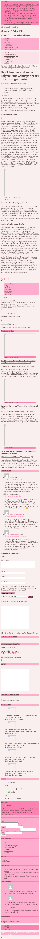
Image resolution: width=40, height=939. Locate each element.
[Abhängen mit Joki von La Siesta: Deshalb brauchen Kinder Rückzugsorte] (12, 768)
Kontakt (7, 59)
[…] (37, 376)
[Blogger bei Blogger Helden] (1, 660)
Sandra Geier (14, 534)
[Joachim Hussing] (10, 899)
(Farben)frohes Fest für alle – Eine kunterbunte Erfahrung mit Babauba (20, 716)
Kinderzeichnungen (11, 56)
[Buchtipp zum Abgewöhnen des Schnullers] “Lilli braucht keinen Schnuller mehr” (18, 362)
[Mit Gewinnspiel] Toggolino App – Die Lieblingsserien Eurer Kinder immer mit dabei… (21, 730)
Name (3, 571)
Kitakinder (7, 40)
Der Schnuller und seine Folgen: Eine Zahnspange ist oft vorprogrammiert (20, 892)
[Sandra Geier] (10, 888)
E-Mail (3, 576)
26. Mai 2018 (6, 84)
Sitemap (7, 929)
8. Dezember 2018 (12, 775)
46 (22, 719)
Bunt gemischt (9, 44)
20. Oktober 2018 (8, 457)
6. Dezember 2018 (12, 761)
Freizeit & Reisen (10, 49)
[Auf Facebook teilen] (1, 95)
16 (21, 761)
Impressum (4, 860)
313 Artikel (13, 301)
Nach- (20, 825)
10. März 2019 (6, 366)
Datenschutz (5, 862)
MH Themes (8, 934)
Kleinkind (7, 289)
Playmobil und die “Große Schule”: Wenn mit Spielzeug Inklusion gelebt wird (19, 758)
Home (6, 39)
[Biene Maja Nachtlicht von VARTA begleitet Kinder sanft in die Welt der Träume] (12, 740)
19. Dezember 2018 (12, 747)
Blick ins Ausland (10, 54)
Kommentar (5, 560)
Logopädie (8, 291)
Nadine (14, 84)
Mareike (14, 411)
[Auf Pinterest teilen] (4, 95)
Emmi (11, 477)
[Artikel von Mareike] (11, 792)
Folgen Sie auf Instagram (10, 700)
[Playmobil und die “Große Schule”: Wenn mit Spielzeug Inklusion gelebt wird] (12, 754)
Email (3, 833)
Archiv (6, 63)
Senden (3, 834)
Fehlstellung (8, 287)
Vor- (19, 823)
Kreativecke (8, 46)
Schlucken (8, 293)
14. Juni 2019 (10, 733)
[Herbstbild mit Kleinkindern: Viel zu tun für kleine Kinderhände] (19, 446)
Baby (6, 286)
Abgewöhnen (9, 284)
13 (21, 775)
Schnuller (7, 294)
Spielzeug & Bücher (11, 47)
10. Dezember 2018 (12, 719)
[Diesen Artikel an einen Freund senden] (8, 95)
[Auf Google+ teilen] (6, 95)
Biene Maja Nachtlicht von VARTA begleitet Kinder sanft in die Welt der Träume (21, 744)
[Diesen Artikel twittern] (3, 95)
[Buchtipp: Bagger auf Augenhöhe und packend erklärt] (19, 401)
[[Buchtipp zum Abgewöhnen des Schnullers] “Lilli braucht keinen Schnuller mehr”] (19, 355)
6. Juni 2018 (6, 411)
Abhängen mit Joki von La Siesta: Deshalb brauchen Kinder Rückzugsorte (18, 772)
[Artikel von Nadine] (11, 782)
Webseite (4, 581)
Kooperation (8, 61)
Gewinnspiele (9, 57)
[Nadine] (11, 907)
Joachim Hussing (15, 514)
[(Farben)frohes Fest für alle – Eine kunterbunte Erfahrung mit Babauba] (12, 712)
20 (22, 747)
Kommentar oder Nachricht (10, 831)
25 (17, 733)
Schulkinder (8, 42)
